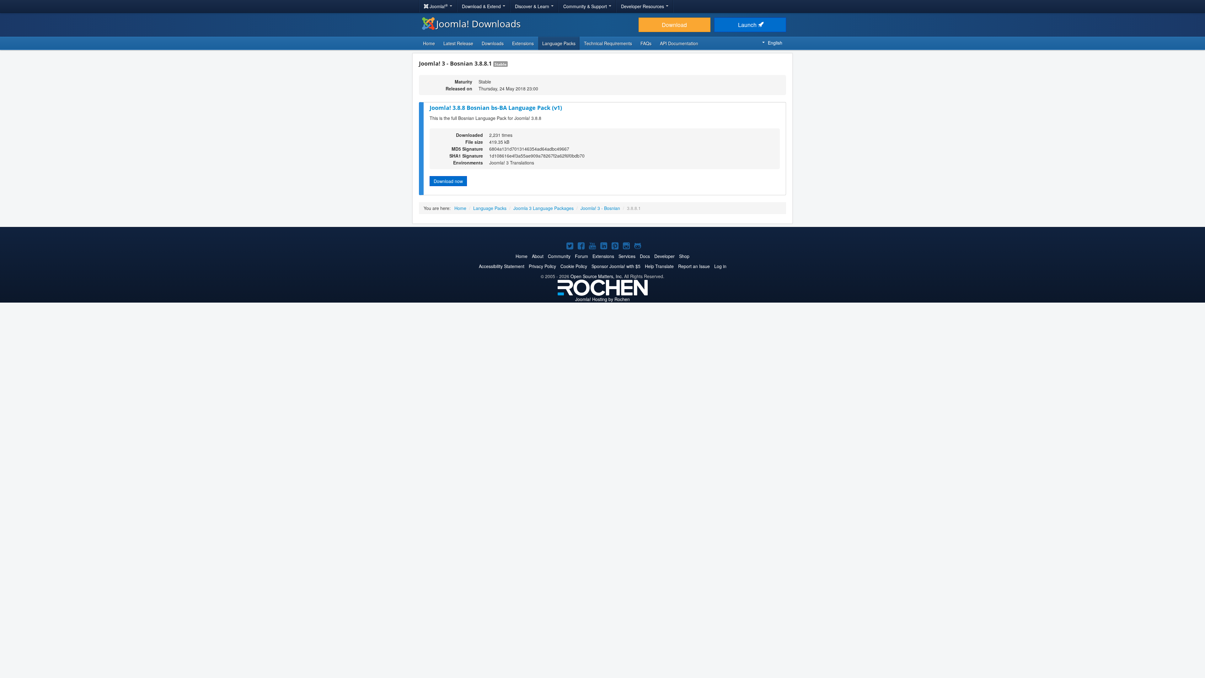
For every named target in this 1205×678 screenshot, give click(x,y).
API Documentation (679, 43)
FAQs (645, 43)
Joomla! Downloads (478, 23)
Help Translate (659, 266)
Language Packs (559, 43)
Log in (720, 266)
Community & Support (585, 6)
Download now (448, 181)
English (775, 43)
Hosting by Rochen (602, 299)
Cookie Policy (573, 266)
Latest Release (458, 43)
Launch (748, 25)
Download (674, 25)
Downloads (493, 43)
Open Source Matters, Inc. (596, 276)
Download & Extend (482, 6)
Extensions (523, 43)
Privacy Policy (542, 266)
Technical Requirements (608, 43)
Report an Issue (694, 266)
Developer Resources (643, 6)
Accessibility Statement (501, 266)
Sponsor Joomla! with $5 (616, 266)
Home (429, 43)
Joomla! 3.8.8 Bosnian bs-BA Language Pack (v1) (496, 107)
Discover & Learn (532, 6)
